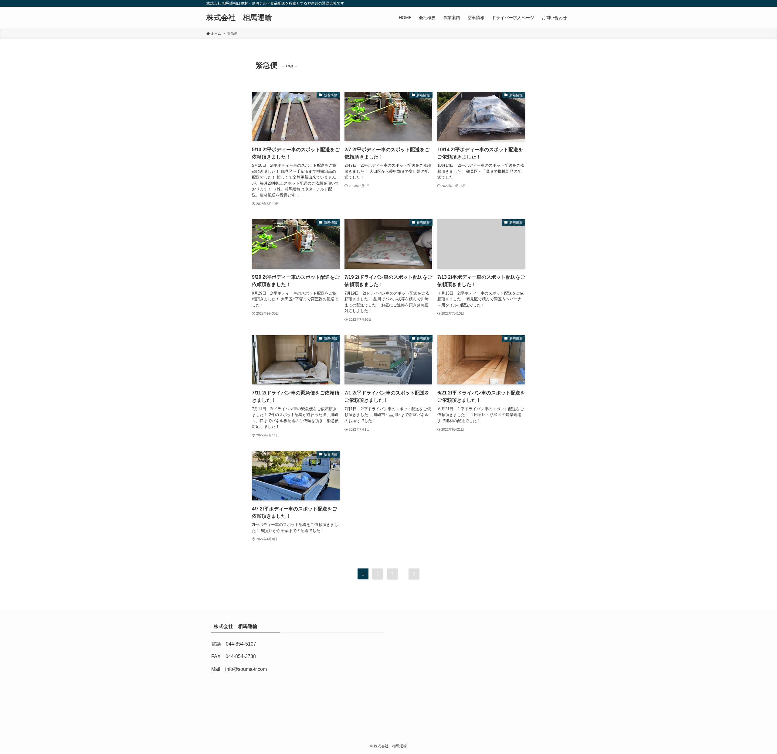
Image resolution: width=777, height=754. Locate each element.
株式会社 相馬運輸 (242, 17)
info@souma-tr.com (246, 669)
